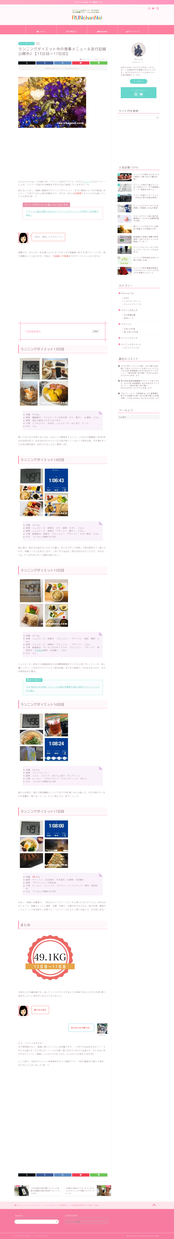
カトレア (87, 181)
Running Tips (127, 293)
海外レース (129, 318)
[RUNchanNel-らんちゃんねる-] (87, 19)
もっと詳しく (139, 81)
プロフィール (126, 393)
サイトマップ (40, 1236)
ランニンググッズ (129, 338)
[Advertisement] (62, 153)
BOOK (126, 298)
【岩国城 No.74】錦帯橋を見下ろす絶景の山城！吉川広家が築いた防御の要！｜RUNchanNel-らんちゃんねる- (140, 395)
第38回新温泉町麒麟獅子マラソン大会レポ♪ (140, 381)
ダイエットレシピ (131, 347)
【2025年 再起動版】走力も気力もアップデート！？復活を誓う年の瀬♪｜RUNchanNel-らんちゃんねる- (140, 373)
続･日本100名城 (131, 332)
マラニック (126, 324)
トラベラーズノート (132, 301)
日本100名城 (129, 329)
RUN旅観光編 (129, 315)
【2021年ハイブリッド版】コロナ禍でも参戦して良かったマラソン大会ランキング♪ (139, 367)
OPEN (95, 331)
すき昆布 (39, 650)
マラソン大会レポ (129, 310)
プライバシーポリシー (24, 1236)
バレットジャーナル (132, 304)
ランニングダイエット (26, 44)
